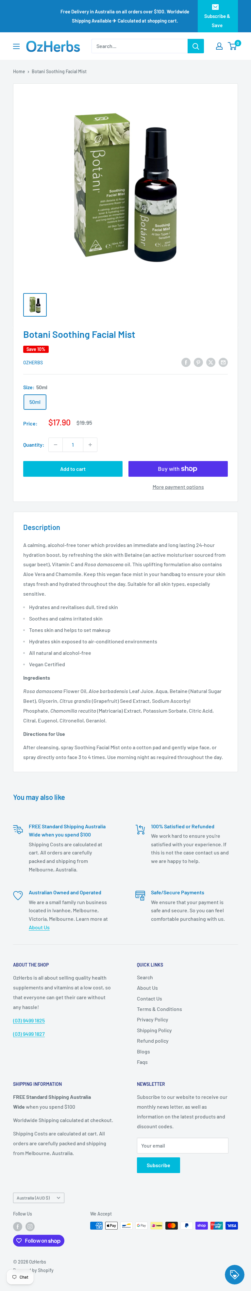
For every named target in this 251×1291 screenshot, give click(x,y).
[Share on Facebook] (186, 362)
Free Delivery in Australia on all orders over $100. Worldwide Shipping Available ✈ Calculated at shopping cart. (124, 16)
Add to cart (73, 469)
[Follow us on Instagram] (30, 1226)
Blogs (143, 1051)
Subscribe (158, 1165)
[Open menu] (16, 46)
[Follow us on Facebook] (17, 1226)
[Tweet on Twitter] (210, 362)
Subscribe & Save (217, 20)
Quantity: (33, 444)
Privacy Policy (152, 1019)
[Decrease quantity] (55, 445)
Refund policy (153, 1040)
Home (19, 71)
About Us (39, 927)
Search (145, 977)
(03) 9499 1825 (29, 1020)
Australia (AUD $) (33, 1197)
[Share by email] (223, 362)
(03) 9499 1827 (29, 1034)
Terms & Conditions (159, 1009)
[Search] (196, 46)
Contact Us (149, 998)
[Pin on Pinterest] (198, 362)
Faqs (142, 1062)
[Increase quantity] (90, 445)
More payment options (178, 487)
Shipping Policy (154, 1030)
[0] (232, 46)
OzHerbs (33, 362)
